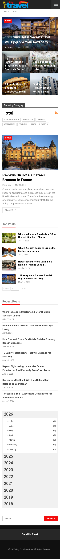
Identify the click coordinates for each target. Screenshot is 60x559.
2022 (8, 476)
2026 (8, 414)
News (33, 124)
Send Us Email (30, 534)
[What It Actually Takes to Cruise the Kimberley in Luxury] (9, 252)
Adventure (28, 120)
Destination (9, 124)
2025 (8, 456)
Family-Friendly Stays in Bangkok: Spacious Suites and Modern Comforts (16, 69)
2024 (8, 463)
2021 (8, 483)
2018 (8, 504)
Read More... (11, 210)
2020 (8, 490)
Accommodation (11, 120)
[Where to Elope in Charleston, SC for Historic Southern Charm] (9, 238)
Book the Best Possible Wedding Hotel (44, 65)
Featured (23, 124)
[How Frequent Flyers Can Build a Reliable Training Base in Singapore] (9, 265)
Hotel (8, 21)
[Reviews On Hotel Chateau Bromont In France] (30, 152)
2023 (8, 470)
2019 (8, 497)
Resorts (43, 124)
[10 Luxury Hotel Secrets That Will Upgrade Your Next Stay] (30, 34)
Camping (41, 120)
